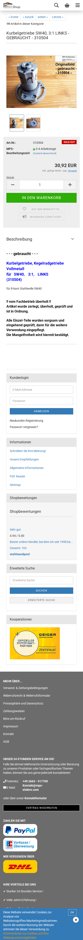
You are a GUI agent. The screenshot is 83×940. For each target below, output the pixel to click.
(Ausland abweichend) (44, 153)
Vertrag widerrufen (41, 807)
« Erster (14, 17)
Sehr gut (15, 529)
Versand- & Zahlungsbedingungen (25, 688)
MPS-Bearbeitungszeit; (16, 151)
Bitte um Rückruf (14, 718)
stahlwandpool (20, 554)
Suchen (41, 590)
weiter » (43, 17)
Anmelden (41, 411)
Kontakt (8, 734)
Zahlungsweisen (14, 711)
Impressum (10, 726)
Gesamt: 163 (18, 548)
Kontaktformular (35, 798)
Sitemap (15, 485)
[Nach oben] (71, 934)
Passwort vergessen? (24, 427)
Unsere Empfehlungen (24, 459)
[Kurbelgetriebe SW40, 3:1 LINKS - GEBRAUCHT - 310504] (41, 81)
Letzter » (57, 17)
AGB (6, 741)
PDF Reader (17, 476)
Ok (72, 912)
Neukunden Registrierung (26, 420)
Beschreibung (19, 239)
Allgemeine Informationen (27, 468)
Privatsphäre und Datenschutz (23, 703)
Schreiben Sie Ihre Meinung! (28, 451)
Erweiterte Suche (41, 600)
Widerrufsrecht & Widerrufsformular (26, 695)
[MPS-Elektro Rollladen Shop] (10, 5)
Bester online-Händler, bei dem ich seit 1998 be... (41, 542)
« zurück (28, 17)
